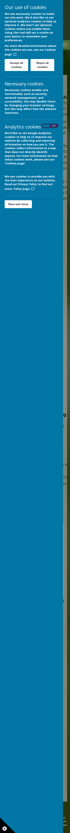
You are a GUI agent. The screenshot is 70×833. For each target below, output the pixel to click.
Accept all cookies (16, 64)
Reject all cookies (42, 64)
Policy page (22, 189)
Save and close (18, 204)
